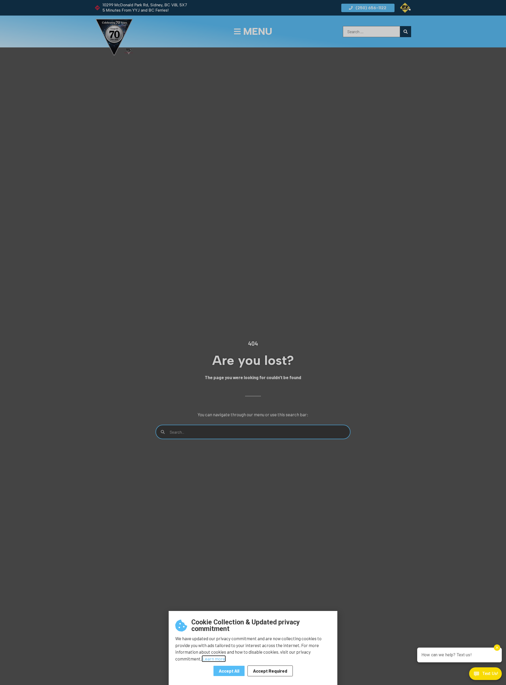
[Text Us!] (485, 674)
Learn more (213, 658)
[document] (253, 342)
